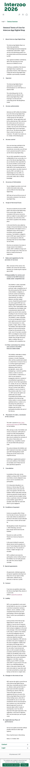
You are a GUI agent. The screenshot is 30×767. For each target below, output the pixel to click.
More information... (20, 762)
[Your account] (23, 14)
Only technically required (11, 765)
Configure (24, 765)
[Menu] (3, 14)
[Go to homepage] (15, 7)
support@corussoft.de (16, 594)
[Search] (19, 14)
